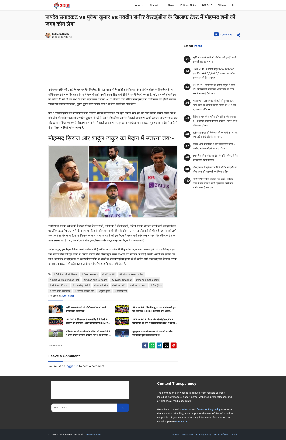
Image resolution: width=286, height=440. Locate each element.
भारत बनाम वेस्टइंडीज (61, 291)
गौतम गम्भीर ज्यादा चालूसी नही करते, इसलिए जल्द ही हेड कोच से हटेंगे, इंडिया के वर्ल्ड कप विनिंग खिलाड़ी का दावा (213, 183)
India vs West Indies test (65, 279)
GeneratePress (94, 434)
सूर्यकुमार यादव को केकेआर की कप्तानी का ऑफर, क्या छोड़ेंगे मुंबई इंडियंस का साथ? (153, 333)
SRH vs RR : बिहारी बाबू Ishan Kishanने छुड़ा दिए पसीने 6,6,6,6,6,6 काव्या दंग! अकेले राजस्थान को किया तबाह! (154, 309)
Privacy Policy (203, 434)
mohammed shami (148, 279)
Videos (222, 5)
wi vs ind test (138, 285)
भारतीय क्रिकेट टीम (85, 291)
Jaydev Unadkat (122, 279)
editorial (186, 409)
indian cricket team (96, 279)
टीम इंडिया (157, 285)
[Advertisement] (113, 65)
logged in (72, 366)
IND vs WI (109, 274)
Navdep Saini (82, 285)
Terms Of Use (221, 434)
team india (102, 285)
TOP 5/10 (207, 5)
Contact (175, 434)
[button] (233, 5)
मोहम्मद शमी (122, 291)
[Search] (123, 408)
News (171, 5)
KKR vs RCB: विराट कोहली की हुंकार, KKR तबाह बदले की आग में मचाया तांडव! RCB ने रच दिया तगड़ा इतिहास (154, 321)
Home (136, 5)
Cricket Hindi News (66, 274)
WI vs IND (119, 285)
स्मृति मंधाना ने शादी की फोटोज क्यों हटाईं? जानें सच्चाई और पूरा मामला (86, 309)
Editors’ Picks (188, 5)
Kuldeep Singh (60, 33)
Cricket (154, 5)
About (234, 434)
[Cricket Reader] (61, 5)
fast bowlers (91, 274)
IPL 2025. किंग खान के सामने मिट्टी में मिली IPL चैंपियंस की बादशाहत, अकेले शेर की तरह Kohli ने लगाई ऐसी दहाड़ (87, 321)
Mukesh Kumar (60, 285)
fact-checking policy (208, 409)
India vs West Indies (132, 274)
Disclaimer (187, 434)
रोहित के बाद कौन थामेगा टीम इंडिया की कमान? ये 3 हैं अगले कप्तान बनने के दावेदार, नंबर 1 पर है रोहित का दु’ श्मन (88, 333)
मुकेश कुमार (105, 291)
